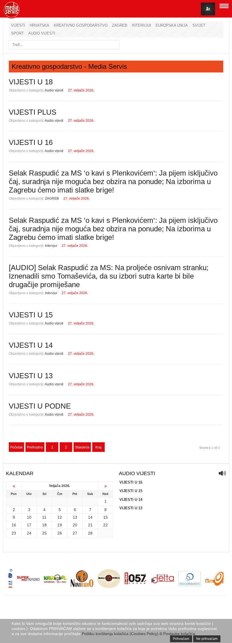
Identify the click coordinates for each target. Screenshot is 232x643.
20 (75, 525)
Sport (17, 33)
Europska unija (172, 25)
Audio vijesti (41, 33)
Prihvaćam (181, 639)
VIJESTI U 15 (31, 315)
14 (90, 517)
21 (90, 525)
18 (44, 525)
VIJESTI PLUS (32, 112)
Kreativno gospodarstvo (81, 25)
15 (105, 517)
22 (105, 525)
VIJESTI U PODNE (40, 406)
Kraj (98, 447)
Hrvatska (39, 25)
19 (59, 525)
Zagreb (119, 25)
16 (14, 525)
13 (75, 517)
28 (90, 533)
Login (208, 9)
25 (44, 533)
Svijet (198, 25)
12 (59, 517)
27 (75, 533)
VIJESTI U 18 (31, 82)
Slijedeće (82, 447)
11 (44, 517)
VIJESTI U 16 (31, 142)
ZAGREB (52, 198)
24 (29, 533)
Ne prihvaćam (207, 639)
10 (29, 517)
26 (59, 533)
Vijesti (18, 25)
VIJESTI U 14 (31, 345)
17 (29, 525)
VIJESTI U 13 (31, 375)
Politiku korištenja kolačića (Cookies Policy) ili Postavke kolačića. (139, 633)
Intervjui (141, 25)
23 (14, 533)
